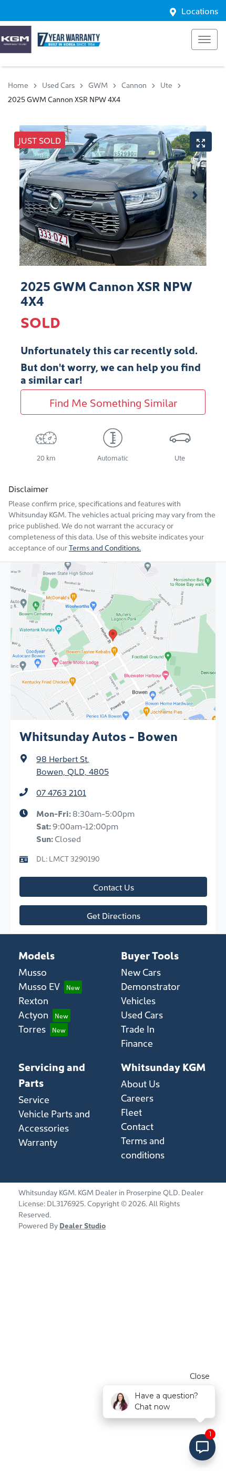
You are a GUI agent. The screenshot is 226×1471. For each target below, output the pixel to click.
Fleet (131, 1111)
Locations (199, 10)
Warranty (37, 1141)
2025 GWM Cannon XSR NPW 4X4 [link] (64, 99)
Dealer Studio (82, 1225)
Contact (137, 1126)
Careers (137, 1097)
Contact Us (113, 887)
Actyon (33, 1014)
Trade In (138, 1028)
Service (33, 1099)
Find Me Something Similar (113, 402)
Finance (137, 1042)
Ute (166, 84)
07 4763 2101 (61, 792)
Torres (32, 1028)
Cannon (134, 84)
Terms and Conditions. (105, 547)
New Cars (141, 971)
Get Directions (113, 915)
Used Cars (58, 84)
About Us (140, 1083)
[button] (204, 39)
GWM (98, 84)
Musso (32, 971)
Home (18, 84)
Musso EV (39, 986)
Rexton (33, 1000)
